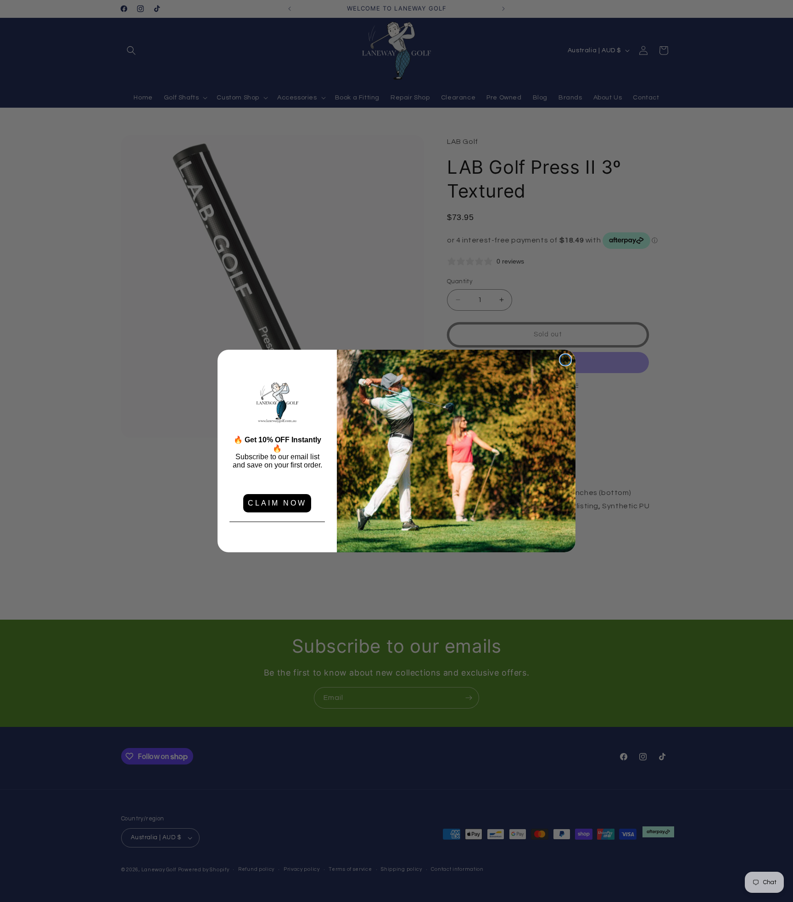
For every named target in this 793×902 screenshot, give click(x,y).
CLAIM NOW (277, 503)
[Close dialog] (565, 359)
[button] (277, 403)
